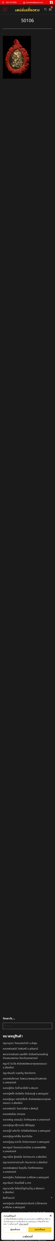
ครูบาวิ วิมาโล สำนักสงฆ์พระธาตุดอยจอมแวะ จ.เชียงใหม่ (25, 1065)
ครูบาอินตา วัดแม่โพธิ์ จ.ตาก (17, 1183)
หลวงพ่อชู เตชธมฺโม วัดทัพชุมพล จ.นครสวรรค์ (26, 1120)
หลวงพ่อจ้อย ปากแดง (14, 1114)
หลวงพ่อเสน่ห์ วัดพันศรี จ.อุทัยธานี (20, 1049)
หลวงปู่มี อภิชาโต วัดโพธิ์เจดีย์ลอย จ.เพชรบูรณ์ (26, 1131)
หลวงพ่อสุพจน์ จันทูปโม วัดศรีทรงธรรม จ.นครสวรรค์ (23, 1170)
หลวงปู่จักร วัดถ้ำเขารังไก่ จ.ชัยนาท (20, 1088)
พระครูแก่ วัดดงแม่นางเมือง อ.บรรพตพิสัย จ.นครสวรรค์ (24, 1149)
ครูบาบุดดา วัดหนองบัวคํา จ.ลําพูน (20, 1043)
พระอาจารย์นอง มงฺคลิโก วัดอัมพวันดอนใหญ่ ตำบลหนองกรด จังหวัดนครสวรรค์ (25, 1056)
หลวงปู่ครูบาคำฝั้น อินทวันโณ (17, 1136)
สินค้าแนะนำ (9, 1198)
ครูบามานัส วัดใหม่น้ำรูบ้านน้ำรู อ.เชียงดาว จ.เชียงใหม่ (23, 1190)
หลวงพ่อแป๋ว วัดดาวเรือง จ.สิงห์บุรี (20, 1109)
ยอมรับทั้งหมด (40, 1229)
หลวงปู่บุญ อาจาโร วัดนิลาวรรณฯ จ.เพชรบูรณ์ (26, 1142)
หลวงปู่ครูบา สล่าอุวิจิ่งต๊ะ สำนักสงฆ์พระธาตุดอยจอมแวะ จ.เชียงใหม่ (27, 1101)
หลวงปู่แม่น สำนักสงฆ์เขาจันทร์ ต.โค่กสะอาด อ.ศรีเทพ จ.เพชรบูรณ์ (25, 1205)
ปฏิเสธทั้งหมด (15, 1229)
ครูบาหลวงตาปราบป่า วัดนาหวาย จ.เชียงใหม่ (25, 1162)
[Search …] (45, 9)
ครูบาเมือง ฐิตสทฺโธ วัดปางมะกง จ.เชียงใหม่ (25, 1157)
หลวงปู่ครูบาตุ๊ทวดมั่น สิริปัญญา (19, 1125)
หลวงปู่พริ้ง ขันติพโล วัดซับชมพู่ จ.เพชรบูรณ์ (25, 1094)
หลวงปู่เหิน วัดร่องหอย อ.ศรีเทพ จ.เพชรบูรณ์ (26, 1177)
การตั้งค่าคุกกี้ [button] (28, 1236)
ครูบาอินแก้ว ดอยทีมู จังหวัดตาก (19, 1073)
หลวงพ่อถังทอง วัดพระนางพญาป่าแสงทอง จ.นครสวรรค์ (25, 1080)
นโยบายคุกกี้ (23, 1224)
